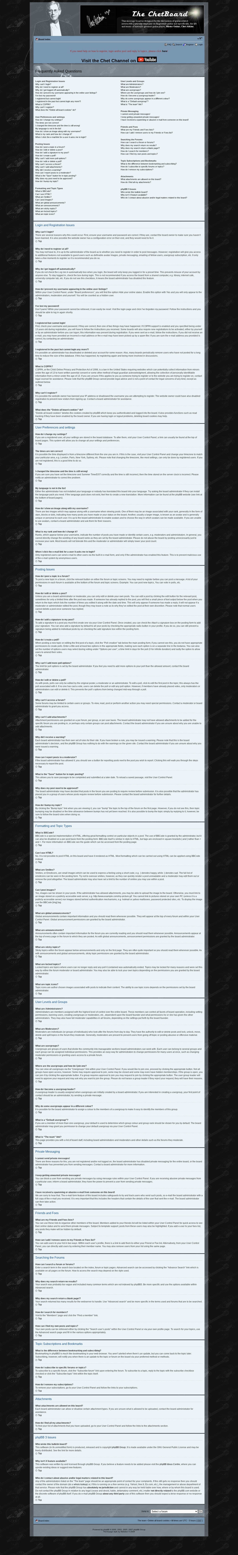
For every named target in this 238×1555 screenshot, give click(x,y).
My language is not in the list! (48, 128)
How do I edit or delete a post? (49, 150)
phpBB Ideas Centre (170, 1464)
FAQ (169, 44)
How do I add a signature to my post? (52, 152)
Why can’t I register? (44, 107)
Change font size (200, 38)
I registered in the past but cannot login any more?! (58, 101)
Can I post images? (44, 200)
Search (179, 44)
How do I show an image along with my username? (58, 131)
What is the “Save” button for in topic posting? (55, 176)
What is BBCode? (43, 191)
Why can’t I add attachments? (48, 167)
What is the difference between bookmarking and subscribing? (149, 164)
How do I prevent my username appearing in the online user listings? (66, 93)
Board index (44, 39)
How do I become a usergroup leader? (138, 95)
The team (142, 1520)
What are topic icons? (45, 214)
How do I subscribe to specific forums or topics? (142, 166)
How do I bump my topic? (46, 181)
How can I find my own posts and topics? (139, 154)
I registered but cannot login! (48, 98)
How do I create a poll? (45, 155)
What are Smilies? (43, 197)
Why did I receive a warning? (48, 170)
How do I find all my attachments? (136, 182)
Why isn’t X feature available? (134, 195)
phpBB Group (119, 1447)
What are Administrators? (132, 84)
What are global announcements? (50, 203)
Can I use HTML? (43, 194)
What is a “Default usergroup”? (134, 101)
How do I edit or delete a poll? (48, 161)
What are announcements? (47, 205)
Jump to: (145, 1511)
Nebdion (124, 1532)
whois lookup (80, 1484)
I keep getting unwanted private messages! (140, 117)
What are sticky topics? (46, 208)
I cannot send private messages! (135, 114)
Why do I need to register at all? (49, 87)
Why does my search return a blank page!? (140, 148)
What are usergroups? (131, 90)
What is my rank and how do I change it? (53, 134)
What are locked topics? (46, 211)
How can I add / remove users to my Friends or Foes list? (147, 133)
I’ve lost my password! (45, 95)
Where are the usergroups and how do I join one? (143, 93)
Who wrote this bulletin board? (134, 192)
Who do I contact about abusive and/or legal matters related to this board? (154, 198)
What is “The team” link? (132, 104)
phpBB (106, 1530)
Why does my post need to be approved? (54, 178)
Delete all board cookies (159, 1520)
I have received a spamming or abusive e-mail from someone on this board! (155, 120)
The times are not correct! (47, 123)
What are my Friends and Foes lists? (137, 130)
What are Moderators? (131, 87)
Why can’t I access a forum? (48, 164)
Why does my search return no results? (139, 145)
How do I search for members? (135, 151)
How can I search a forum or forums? (138, 142)
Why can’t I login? (43, 84)
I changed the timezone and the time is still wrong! (57, 125)
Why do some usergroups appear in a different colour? (145, 98)
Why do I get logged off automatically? (52, 90)
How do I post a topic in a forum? (50, 147)
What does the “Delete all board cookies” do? (55, 110)
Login (200, 44)
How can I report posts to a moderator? (53, 173)
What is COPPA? (43, 104)
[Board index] (118, 19)
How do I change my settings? (49, 120)
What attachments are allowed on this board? (141, 179)
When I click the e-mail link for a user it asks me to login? (60, 137)
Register (190, 44)
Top (40, 241)
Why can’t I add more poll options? (50, 158)
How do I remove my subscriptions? (137, 169)
